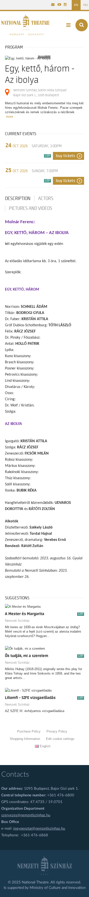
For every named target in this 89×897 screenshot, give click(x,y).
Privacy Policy (56, 731)
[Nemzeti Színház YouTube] (59, 5)
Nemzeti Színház (17, 620)
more (9, 116)
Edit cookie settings (60, 739)
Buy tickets (65, 156)
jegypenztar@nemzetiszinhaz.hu (39, 828)
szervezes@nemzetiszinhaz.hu (25, 815)
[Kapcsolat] (53, 5)
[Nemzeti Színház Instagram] (65, 5)
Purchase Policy (29, 731)
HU (85, 4)
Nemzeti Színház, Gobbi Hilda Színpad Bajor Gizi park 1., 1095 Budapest (40, 92)
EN (76, 4)
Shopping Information (25, 739)
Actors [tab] (45, 198)
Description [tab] (17, 198)
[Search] (81, 25)
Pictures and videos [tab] (30, 208)
